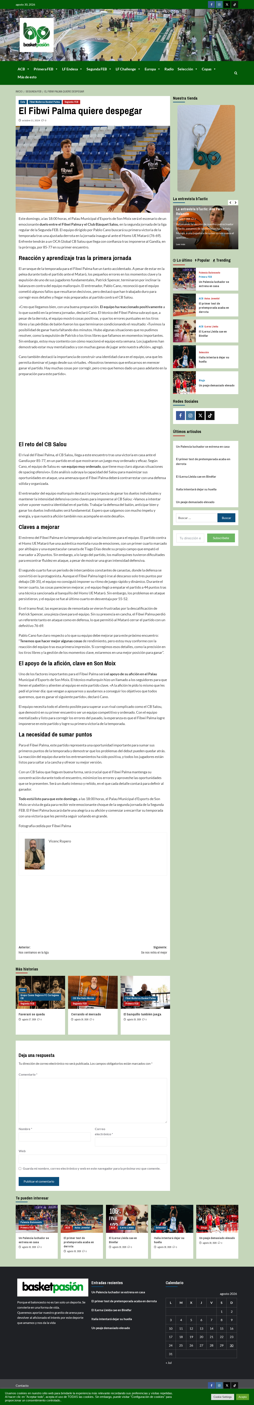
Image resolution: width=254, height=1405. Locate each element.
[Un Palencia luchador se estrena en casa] (184, 278)
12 (191, 1328)
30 (231, 1345)
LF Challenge (126, 69)
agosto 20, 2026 (134, 1019)
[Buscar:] (196, 517)
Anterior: (34, 950)
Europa (150, 69)
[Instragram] (219, 4)
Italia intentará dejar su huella (196, 489)
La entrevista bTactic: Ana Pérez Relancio (200, 211)
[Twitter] (226, 4)
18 (181, 1337)
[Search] (235, 73)
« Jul (169, 1362)
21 (211, 1337)
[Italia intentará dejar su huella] (184, 356)
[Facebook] (211, 4)
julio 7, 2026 (184, 219)
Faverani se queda (32, 1014)
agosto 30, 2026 (29, 1247)
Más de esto (27, 77)
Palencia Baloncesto (209, 272)
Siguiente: (154, 950)
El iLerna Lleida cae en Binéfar (196, 476)
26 (191, 1345)
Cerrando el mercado (86, 1014)
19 (191, 1337)
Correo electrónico (104, 1131)
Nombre (25, 1129)
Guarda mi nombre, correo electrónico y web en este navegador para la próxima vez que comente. (92, 1168)
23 (231, 1337)
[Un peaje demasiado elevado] (184, 382)
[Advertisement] (93, 408)
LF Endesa (70, 69)
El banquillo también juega (142, 1014)
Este (22, 102)
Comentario (28, 1074)
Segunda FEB (97, 69)
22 (221, 1337)
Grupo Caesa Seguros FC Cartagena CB (39, 997)
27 (201, 1345)
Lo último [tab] (184, 260)
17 (170, 1337)
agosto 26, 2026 (81, 1019)
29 (221, 1345)
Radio (169, 69)
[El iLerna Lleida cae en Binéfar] (184, 330)
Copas (207, 69)
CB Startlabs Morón (83, 998)
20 (201, 1337)
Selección (185, 69)
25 (181, 1345)
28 (211, 1345)
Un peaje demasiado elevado (217, 385)
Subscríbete (221, 538)
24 (170, 1345)
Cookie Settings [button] (223, 1396)
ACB (21, 69)
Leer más (180, 244)
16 (231, 1328)
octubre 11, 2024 (31, 120)
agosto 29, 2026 (119, 1247)
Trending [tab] (223, 260)
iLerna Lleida (211, 326)
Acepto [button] (243, 1396)
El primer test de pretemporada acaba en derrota (214, 307)
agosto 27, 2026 (29, 1019)
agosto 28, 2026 (164, 1247)
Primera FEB (43, 69)
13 (201, 1328)
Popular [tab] (203, 260)
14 (211, 1328)
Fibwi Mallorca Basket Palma (45, 102)
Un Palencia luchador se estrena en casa (214, 283)
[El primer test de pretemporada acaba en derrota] (184, 304)
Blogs (202, 380)
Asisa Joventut (211, 298)
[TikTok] (234, 4)
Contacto (22, 1385)
